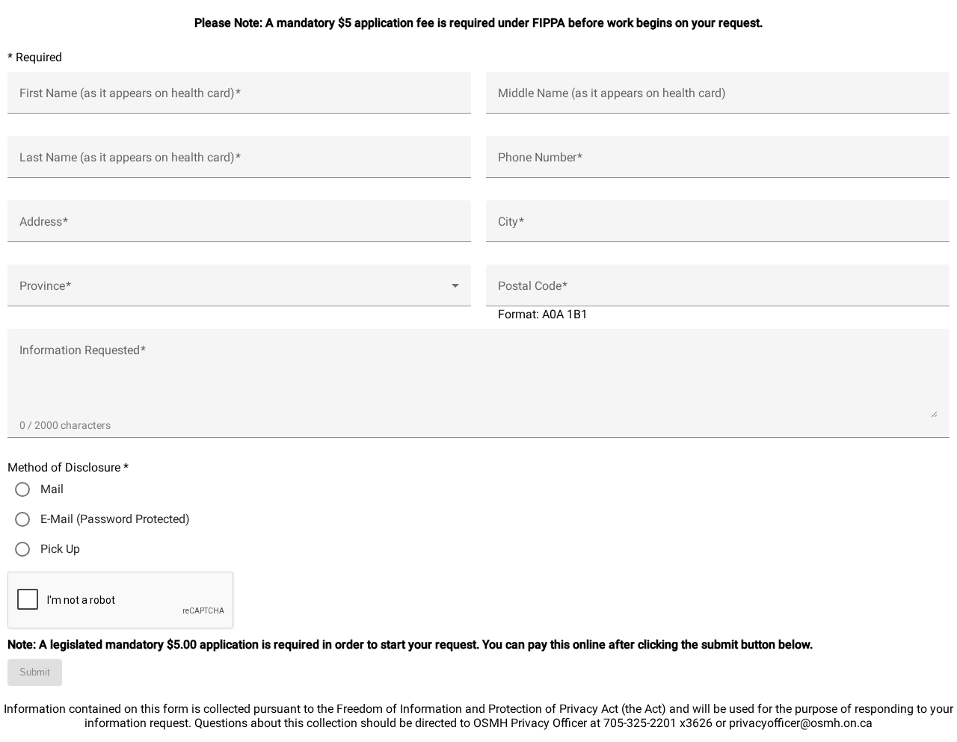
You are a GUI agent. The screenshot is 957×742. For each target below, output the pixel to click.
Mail (52, 489)
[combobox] (239, 291)
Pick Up (60, 549)
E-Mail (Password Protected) (115, 519)
